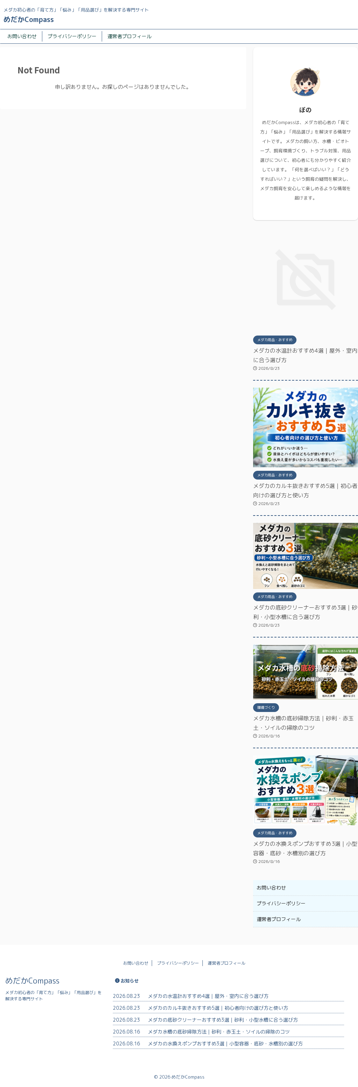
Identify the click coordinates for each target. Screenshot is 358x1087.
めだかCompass (28, 19)
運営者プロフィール (129, 36)
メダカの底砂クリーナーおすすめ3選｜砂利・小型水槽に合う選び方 (223, 1019)
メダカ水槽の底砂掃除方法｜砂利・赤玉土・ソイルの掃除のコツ (219, 1031)
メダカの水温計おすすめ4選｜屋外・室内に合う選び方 (208, 996)
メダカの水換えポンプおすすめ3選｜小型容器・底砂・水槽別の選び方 (225, 1043)
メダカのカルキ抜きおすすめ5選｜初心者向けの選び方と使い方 (218, 1008)
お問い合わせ (22, 36)
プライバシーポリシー (72, 36)
